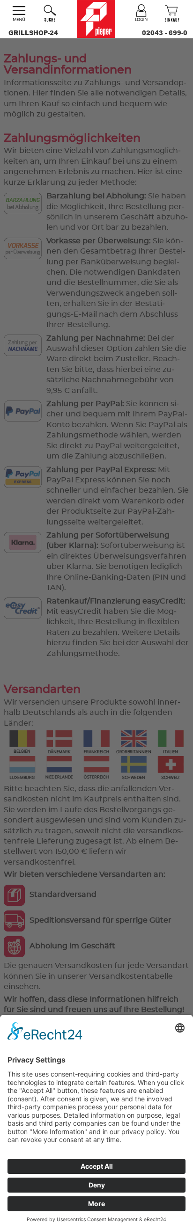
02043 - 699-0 (164, 33)
